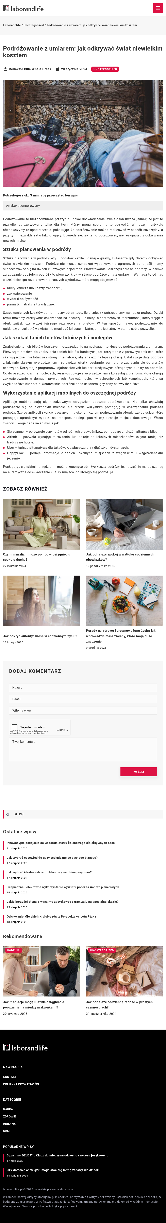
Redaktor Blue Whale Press (30, 69)
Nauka (8, 1109)
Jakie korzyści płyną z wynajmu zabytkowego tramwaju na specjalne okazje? (62, 902)
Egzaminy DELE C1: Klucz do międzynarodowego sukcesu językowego (57, 1155)
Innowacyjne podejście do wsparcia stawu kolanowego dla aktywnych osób (61, 843)
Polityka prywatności (21, 1084)
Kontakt (10, 1076)
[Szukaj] (8, 815)
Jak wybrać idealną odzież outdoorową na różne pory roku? (49, 872)
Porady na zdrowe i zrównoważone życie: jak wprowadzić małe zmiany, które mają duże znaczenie (121, 636)
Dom (6, 1131)
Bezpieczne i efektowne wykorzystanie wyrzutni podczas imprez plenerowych (63, 887)
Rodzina (9, 1124)
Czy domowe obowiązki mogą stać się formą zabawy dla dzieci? (53, 1170)
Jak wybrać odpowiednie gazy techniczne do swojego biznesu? (52, 858)
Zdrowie (9, 1116)
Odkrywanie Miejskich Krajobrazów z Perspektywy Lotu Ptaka (51, 916)
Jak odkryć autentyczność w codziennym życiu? (40, 636)
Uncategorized (105, 69)
